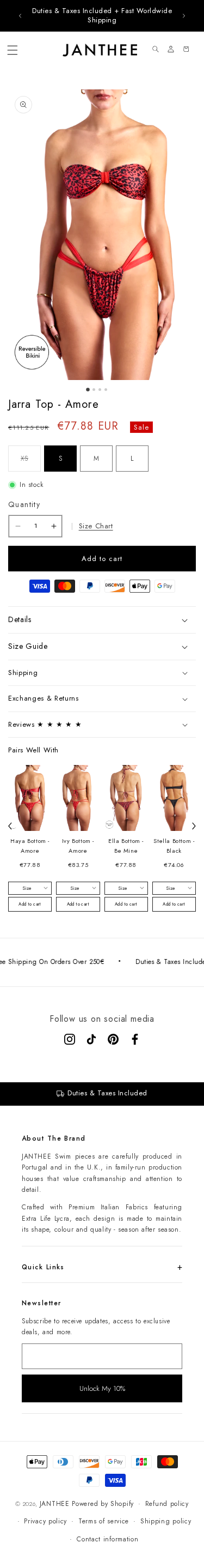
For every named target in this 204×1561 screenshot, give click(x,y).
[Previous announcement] (20, 16)
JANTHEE (55, 1504)
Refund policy (167, 1504)
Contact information (107, 1539)
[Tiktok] (91, 1039)
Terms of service (103, 1521)
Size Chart (96, 526)
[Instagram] (69, 1039)
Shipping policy (165, 1521)
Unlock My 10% (102, 1388)
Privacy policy (45, 1521)
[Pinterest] (113, 1039)
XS (31, 463)
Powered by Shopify (103, 1504)
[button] (12, 50)
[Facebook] (134, 1039)
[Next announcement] (184, 16)
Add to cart (29, 904)
